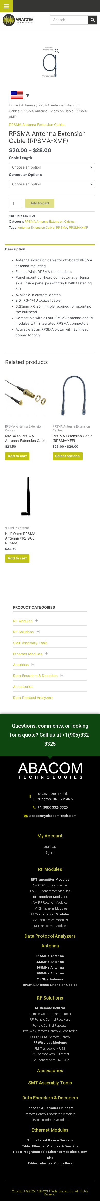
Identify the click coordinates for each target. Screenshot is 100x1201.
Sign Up (50, 846)
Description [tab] (15, 249)
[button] (57, 51)
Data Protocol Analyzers (33, 697)
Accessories (23, 686)
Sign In (50, 852)
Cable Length (20, 158)
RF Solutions (23, 632)
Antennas (21, 665)
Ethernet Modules (27, 654)
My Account (50, 835)
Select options (67, 456)
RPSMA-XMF (78, 227)
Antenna (50, 945)
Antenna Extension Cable (36, 227)
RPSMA (61, 227)
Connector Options (25, 175)
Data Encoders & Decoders (35, 676)
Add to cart (39, 203)
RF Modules (22, 621)
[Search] (92, 20)
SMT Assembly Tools (30, 643)
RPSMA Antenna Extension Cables (37, 124)
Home (13, 105)
